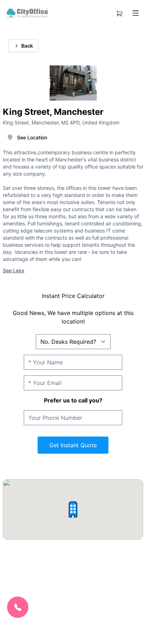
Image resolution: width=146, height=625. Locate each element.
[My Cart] (119, 12)
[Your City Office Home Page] (27, 13)
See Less (13, 270)
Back (27, 46)
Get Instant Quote (73, 445)
